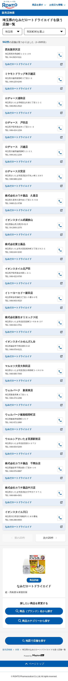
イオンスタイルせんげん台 (20, 341)
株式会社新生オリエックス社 (21, 317)
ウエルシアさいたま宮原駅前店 (22, 439)
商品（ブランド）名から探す (36, 611)
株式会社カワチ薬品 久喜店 (21, 195)
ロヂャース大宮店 (15, 171)
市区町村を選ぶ (35, 31)
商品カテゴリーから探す (36, 620)
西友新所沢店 (12, 49)
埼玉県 (9, 31)
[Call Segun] (60, 55)
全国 (17, 649)
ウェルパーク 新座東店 (19, 390)
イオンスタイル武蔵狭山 (19, 220)
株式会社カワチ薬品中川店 (20, 487)
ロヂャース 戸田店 (16, 122)
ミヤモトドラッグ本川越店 (20, 73)
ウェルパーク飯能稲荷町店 (20, 414)
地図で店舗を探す (36, 640)
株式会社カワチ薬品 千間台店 (22, 463)
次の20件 (48, 537)
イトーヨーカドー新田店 (19, 293)
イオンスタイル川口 (16, 512)
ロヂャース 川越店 (16, 146)
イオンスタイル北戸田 (17, 268)
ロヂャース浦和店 (15, 98)
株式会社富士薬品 (15, 244)
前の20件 (20, 537)
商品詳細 (34, 580)
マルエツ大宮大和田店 (17, 366)
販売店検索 (7, 649)
